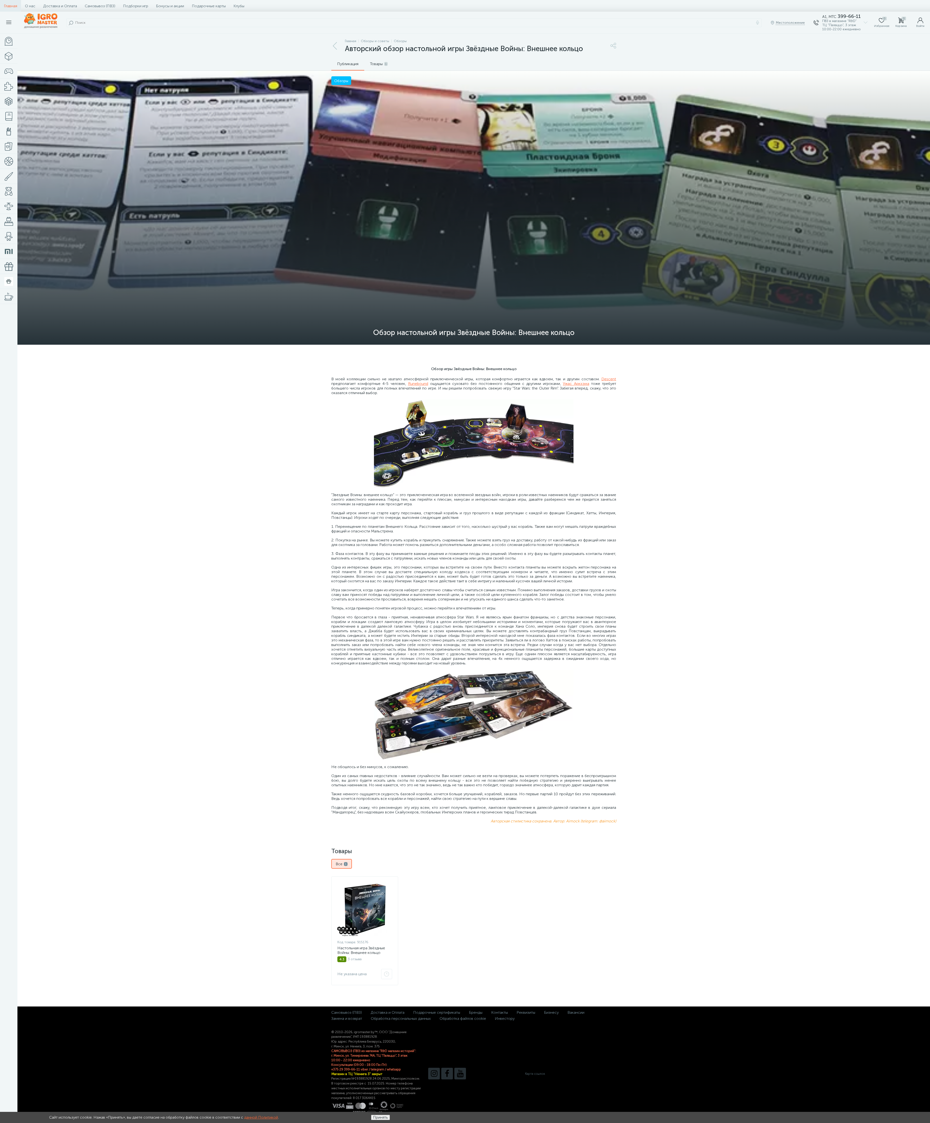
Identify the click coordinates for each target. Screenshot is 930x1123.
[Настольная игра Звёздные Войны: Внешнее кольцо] (364, 909)
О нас (30, 6)
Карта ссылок (535, 1074)
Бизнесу (551, 1012)
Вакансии (575, 1012)
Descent (608, 379)
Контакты (499, 1012)
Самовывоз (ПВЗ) (100, 6)
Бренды (475, 1012)
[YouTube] (460, 1073)
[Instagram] (434, 1073)
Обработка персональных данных (401, 1018)
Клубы (238, 6)
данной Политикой (261, 1117)
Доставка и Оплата (60, 6)
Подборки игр (135, 6)
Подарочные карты (209, 6)
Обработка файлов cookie (463, 1018)
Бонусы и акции (170, 6)
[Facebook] (447, 1073)
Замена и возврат (346, 1018)
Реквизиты (526, 1012)
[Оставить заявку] (386, 974)
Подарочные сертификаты (436, 1012)
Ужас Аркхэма (576, 383)
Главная (10, 6)
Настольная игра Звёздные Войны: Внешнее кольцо (361, 950)
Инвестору (505, 1018)
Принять (380, 1117)
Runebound (418, 383)
